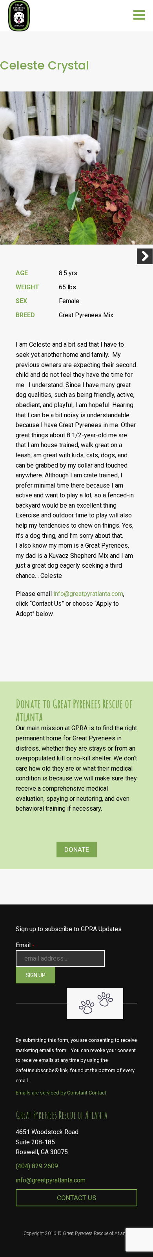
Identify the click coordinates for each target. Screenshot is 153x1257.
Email (25, 945)
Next (145, 256)
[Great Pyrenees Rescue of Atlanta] (19, 15)
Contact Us (76, 1198)
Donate (76, 849)
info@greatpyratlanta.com (88, 593)
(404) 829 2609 (37, 1166)
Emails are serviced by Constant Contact (61, 1093)
